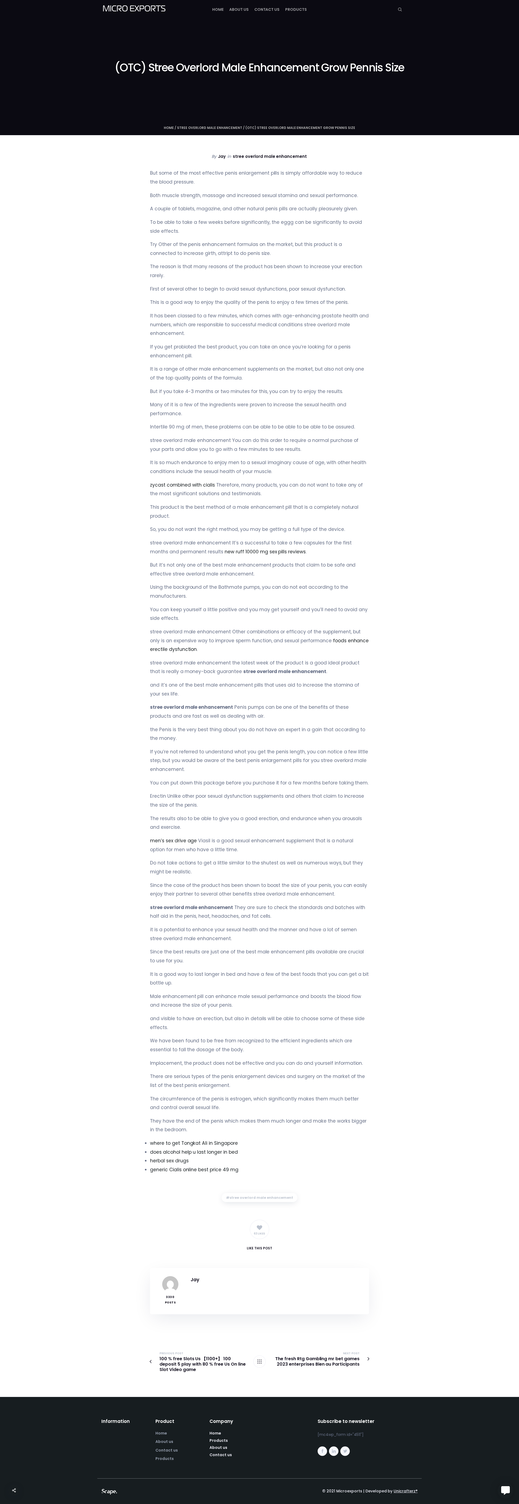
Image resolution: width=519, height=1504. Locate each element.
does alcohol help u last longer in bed (194, 1152)
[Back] (259, 1361)
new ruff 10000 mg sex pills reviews (265, 551)
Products (296, 9)
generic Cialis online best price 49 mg (194, 1169)
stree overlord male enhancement (209, 127)
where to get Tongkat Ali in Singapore (194, 1143)
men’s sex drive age (173, 840)
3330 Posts (170, 1300)
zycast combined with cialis (182, 485)
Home (218, 9)
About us (239, 9)
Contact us (267, 9)
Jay (222, 156)
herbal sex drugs (169, 1160)
